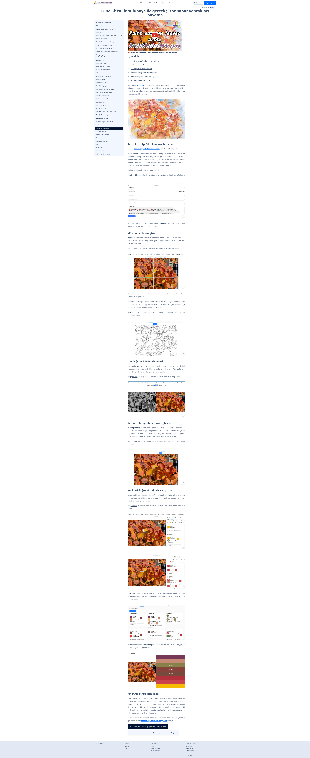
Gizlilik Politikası (155, 748)
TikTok (190, 755)
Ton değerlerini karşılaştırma (105, 89)
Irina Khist (141, 85)
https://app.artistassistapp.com (147, 149)
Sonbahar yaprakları (102, 128)
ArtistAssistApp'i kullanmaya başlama (145, 61)
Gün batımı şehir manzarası (104, 122)
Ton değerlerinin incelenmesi (141, 69)
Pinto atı (98, 144)
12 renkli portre (101, 131)
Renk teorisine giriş (102, 63)
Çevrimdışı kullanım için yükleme (106, 29)
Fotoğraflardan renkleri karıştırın (106, 42)
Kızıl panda (99, 147)
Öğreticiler (143, 3)
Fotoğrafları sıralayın (102, 115)
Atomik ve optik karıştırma (104, 45)
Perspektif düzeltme (102, 105)
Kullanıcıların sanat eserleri (158, 753)
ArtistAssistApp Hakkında (140, 80)
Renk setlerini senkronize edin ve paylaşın (109, 35)
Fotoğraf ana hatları (102, 83)
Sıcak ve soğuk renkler (103, 66)
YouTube (190, 748)
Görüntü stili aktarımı (102, 95)
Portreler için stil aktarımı (104, 99)
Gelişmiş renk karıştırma (103, 76)
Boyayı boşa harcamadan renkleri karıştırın (104, 56)
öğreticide (134, 175)
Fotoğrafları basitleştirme (104, 92)
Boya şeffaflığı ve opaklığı (104, 48)
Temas (153, 746)
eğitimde (133, 312)
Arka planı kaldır (101, 108)
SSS (150, 3)
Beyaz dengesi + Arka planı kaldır (106, 112)
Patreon (190, 746)
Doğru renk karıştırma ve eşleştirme (107, 52)
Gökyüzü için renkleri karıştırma (106, 73)
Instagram (191, 750)
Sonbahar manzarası (102, 138)
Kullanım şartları (155, 750)
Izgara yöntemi (100, 79)
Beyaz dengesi (100, 102)
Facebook (190, 753)
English (212, 7)
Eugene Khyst (100, 743)
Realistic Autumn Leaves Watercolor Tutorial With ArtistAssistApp (153, 53)
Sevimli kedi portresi (102, 135)
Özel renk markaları (102, 39)
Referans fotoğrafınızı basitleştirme (144, 73)
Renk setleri (99, 32)
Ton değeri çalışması (102, 86)
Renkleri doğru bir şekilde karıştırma (144, 76)
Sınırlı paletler (100, 60)
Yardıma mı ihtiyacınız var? (162, 3)
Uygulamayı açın (210, 3)
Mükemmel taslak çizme (140, 65)
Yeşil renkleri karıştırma (103, 70)
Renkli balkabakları (102, 141)
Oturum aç (99, 26)
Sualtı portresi (100, 151)
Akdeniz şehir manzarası (103, 125)
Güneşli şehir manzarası (103, 154)
